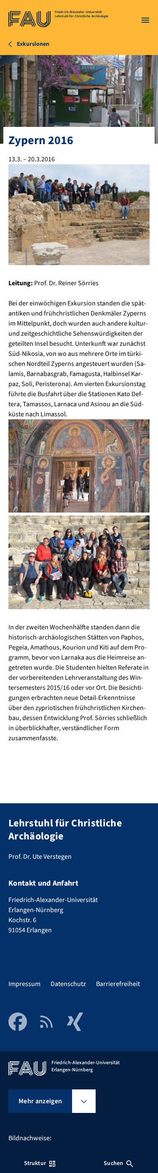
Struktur (35, 1163)
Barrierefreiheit (118, 984)
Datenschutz (68, 984)
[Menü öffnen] (145, 20)
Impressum (24, 984)
